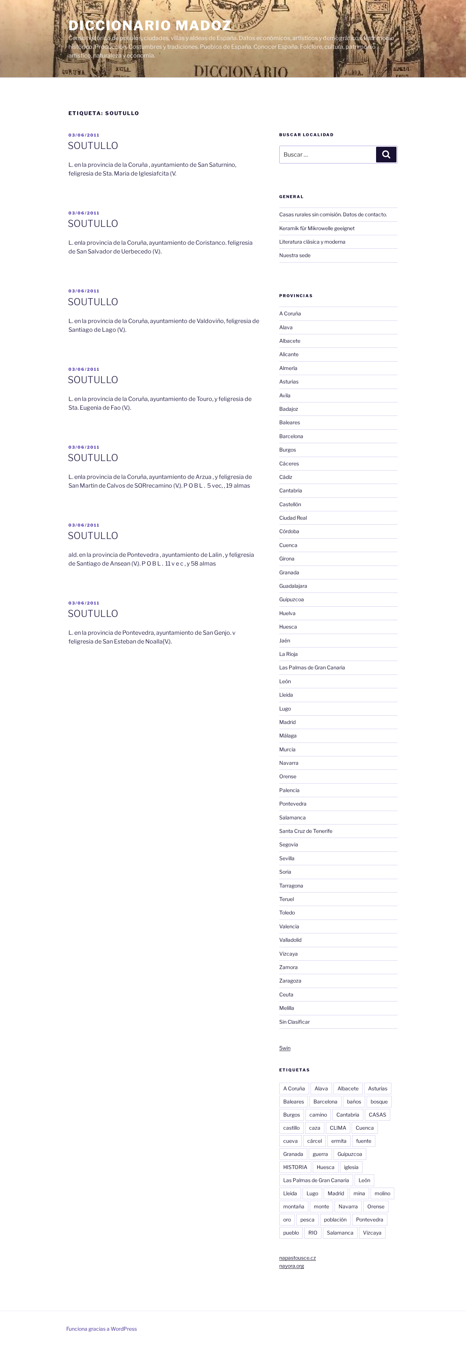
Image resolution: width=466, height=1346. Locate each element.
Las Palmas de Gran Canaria (312, 667)
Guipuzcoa (291, 599)
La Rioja (288, 654)
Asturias (289, 381)
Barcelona (291, 436)
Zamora (288, 967)
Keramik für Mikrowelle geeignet (317, 228)
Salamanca (292, 817)
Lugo (285, 708)
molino (382, 1193)
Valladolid (290, 940)
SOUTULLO (93, 145)
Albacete (289, 341)
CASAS (377, 1114)
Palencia (289, 790)
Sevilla (287, 858)
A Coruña (290, 313)
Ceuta (286, 994)
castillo (291, 1128)
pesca (307, 1219)
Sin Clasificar (294, 1022)
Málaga (288, 735)
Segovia (288, 844)
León (285, 681)
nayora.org (291, 1266)
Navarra (289, 763)
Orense (287, 776)
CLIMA (338, 1128)
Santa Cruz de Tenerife (305, 831)
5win (285, 1048)
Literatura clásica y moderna (312, 242)
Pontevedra (293, 803)
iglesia (351, 1167)
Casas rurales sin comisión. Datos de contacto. (333, 214)
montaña (293, 1206)
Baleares (289, 422)
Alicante (289, 354)
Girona (287, 558)
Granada (289, 572)
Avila (285, 395)
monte (321, 1206)
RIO (312, 1232)
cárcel (314, 1141)
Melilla (286, 1008)
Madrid (287, 722)
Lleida (286, 695)
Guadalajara (293, 586)
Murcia (287, 749)
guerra (320, 1154)
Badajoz (288, 409)
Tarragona (291, 885)
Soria (285, 872)
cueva (290, 1141)
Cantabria (290, 490)
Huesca (288, 626)
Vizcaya (288, 954)
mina (359, 1193)
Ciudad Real (293, 518)
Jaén (284, 640)
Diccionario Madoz (150, 25)
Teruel (286, 899)
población (335, 1219)
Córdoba (289, 531)
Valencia (289, 926)
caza (314, 1128)
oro (287, 1219)
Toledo (287, 912)
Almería (288, 368)
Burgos (287, 449)
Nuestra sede (295, 255)
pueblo (291, 1232)
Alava (286, 327)
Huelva (287, 613)
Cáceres (289, 463)
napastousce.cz (297, 1258)
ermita (339, 1141)
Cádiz (285, 477)
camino (318, 1114)
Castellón (290, 504)
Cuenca (288, 545)
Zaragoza (290, 980)
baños (354, 1101)
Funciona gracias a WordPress (101, 1329)
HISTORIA (295, 1167)
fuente (363, 1141)
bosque (379, 1101)
